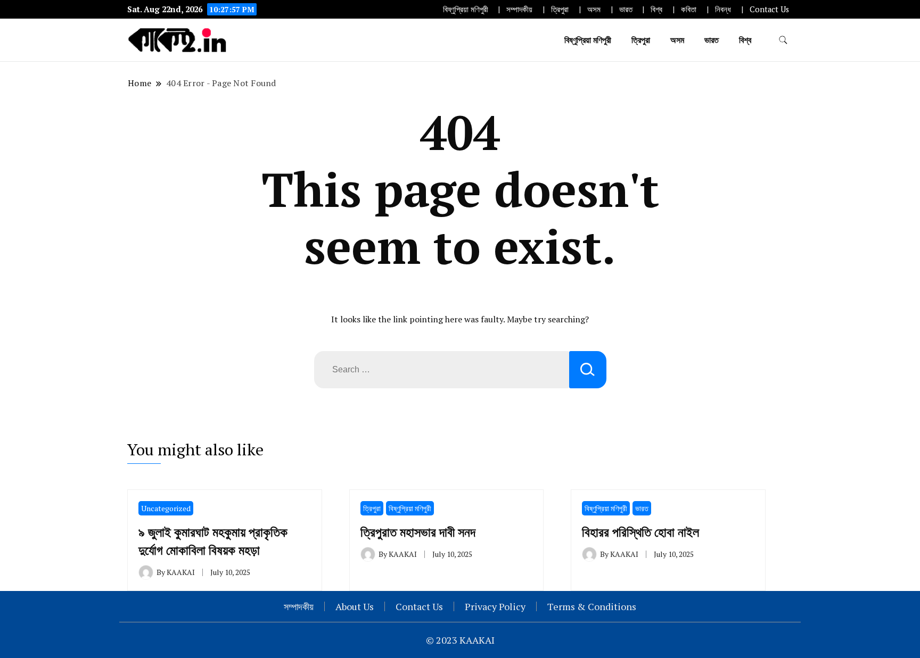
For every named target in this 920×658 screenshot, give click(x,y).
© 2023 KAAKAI (460, 640)
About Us (354, 606)
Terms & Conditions (591, 606)
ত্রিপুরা (560, 9)
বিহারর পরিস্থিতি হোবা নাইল (640, 531)
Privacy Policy (495, 606)
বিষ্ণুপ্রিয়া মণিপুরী (465, 9)
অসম (594, 9)
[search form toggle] (783, 40)
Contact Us (769, 9)
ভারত (625, 9)
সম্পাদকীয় (519, 9)
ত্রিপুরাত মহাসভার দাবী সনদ (417, 531)
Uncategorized (166, 508)
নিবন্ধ (723, 9)
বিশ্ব (656, 9)
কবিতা (688, 9)
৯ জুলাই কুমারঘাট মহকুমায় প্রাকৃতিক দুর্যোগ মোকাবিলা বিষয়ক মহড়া (213, 541)
